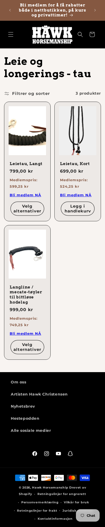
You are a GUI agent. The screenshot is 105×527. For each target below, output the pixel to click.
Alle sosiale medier (31, 430)
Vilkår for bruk (76, 502)
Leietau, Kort (75, 163)
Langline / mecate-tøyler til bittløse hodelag (26, 295)
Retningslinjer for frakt (37, 510)
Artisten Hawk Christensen (39, 394)
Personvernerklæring (39, 502)
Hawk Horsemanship (50, 487)
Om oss (18, 382)
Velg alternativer (27, 208)
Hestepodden (25, 418)
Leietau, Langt (26, 163)
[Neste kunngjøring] (95, 10)
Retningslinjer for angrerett (61, 494)
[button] (11, 34)
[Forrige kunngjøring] (10, 10)
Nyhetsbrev (23, 406)
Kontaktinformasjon (55, 519)
